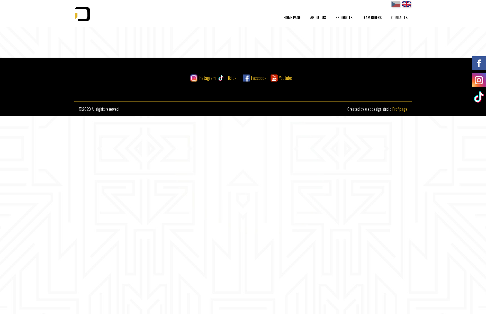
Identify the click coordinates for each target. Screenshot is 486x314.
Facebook (258, 77)
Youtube (285, 77)
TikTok (231, 77)
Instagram (207, 77)
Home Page (292, 17)
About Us (318, 17)
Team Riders (372, 17)
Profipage (400, 109)
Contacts (399, 17)
